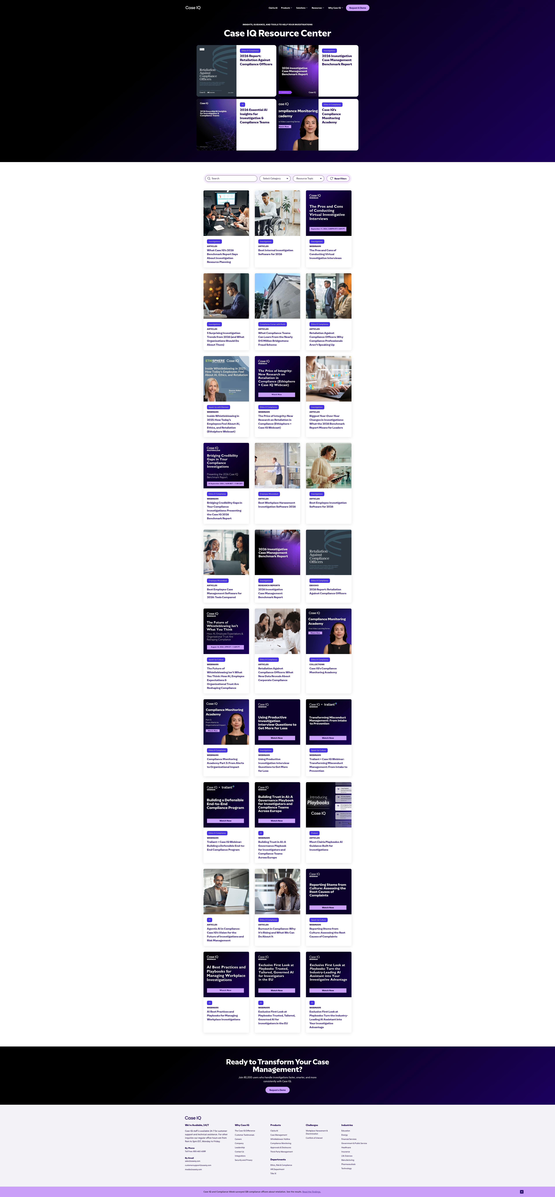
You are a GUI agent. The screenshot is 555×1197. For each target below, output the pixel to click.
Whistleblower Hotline (280, 1139)
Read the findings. (311, 1192)
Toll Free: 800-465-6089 (195, 1151)
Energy (344, 1135)
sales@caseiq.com (192, 1161)
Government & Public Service (354, 1143)
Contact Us (239, 1151)
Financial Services (348, 1139)
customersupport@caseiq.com (198, 1165)
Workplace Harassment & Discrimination (317, 1132)
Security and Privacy (243, 1160)
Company (239, 1143)
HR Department (277, 1169)
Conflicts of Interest (314, 1138)
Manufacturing (347, 1160)
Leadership (240, 1147)
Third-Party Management (281, 1151)
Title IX (273, 1173)
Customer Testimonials (244, 1135)
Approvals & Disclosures (280, 1147)
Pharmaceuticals (348, 1164)
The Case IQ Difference (245, 1131)
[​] (521, 1192)
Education (345, 1131)
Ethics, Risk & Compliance (281, 1165)
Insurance (345, 1151)
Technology (346, 1168)
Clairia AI (274, 1131)
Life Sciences (346, 1156)
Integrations (240, 1156)
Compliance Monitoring (280, 1143)
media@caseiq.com (193, 1169)
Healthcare (346, 1147)
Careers (238, 1139)
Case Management (278, 1135)
